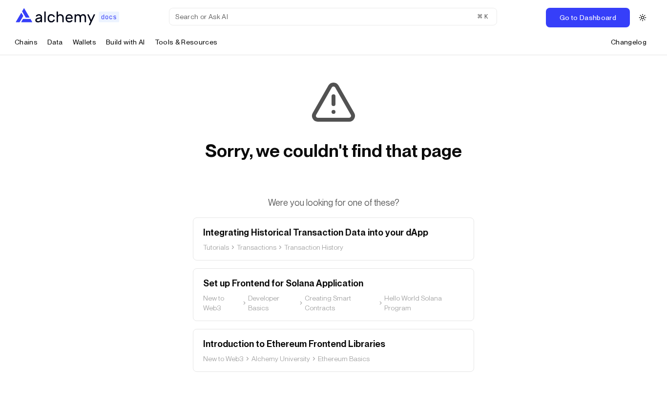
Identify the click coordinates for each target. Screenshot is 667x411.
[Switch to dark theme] (642, 17)
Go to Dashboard (588, 18)
